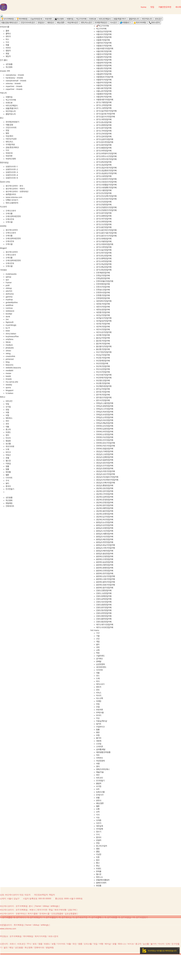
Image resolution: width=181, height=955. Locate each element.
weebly (9, 385)
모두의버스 (67, 917)
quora (8, 387)
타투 (98, 857)
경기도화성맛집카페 (103, 270)
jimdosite (10, 348)
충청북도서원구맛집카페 (105, 579)
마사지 (8, 438)
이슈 (98, 817)
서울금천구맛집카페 (103, 74)
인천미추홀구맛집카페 (104, 281)
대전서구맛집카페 (103, 307)
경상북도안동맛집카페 (104, 502)
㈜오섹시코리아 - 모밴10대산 (17, 191)
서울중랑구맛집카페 (103, 94)
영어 (7, 435)
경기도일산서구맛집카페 (105, 116)
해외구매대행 (60, 909)
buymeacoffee (12, 336)
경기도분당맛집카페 (103, 162)
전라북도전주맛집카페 (104, 440)
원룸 (98, 798)
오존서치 (4, 943)
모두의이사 (21, 917)
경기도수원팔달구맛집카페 (106, 185)
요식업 (8, 407)
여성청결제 (100, 761)
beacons (9, 365)
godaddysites (12, 302)
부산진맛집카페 (102, 363)
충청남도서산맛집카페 (104, 531)
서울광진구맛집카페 (103, 65)
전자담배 (99, 829)
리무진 (8, 48)
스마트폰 (99, 746)
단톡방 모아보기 (12, 200)
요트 (98, 789)
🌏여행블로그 (125, 22)
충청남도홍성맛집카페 (104, 553)
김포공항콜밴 (71, 913)
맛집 (152, 7)
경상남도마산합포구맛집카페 (107, 477)
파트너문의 (53, 936)
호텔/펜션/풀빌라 (102, 880)
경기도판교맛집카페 (103, 256)
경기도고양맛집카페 (103, 108)
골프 (98, 644)
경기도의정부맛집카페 (104, 244)
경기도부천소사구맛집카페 (106, 156)
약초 (98, 755)
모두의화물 (112, 917)
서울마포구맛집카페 (103, 43)
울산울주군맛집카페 (103, 346)
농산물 (8, 444)
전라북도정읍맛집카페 (104, 448)
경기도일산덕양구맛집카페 (106, 111)
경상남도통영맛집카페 (104, 485)
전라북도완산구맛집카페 (105, 443)
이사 (7, 42)
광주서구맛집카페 (103, 400)
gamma (9, 297)
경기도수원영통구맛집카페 (106, 187)
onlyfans (9, 339)
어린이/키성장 (11, 139)
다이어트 (9, 478)
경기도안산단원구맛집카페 (106, 199)
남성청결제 (100, 664)
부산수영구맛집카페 (103, 375)
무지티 (98, 715)
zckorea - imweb (13, 83)
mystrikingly (11, 325)
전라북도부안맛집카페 (104, 431)
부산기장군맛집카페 (103, 352)
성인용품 (9, 64)
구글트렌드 (100, 656)
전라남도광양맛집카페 (104, 406)
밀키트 (98, 724)
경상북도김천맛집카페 (104, 497)
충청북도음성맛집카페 (104, 562)
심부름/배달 (100, 749)
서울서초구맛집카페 (103, 34)
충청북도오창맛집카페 (104, 559)
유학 (98, 812)
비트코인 (9, 401)
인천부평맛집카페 (103, 284)
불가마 (98, 738)
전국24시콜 (44, 913)
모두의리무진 (81, 917)
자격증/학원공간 (101, 22)
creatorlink (10, 356)
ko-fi (8, 328)
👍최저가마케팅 (139, 22)
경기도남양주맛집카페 (104, 139)
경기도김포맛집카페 (103, 136)
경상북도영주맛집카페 (104, 505)
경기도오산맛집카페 (103, 224)
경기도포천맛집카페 (103, 261)
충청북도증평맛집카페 (104, 568)
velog (8, 353)
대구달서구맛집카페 (103, 318)
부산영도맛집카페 (103, 380)
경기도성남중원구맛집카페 (106, 170)
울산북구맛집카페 (103, 344)
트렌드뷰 (92, 19)
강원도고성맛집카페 (103, 593)
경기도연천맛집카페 (103, 221)
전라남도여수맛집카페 (104, 420)
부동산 (8, 455)
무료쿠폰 (48, 19)
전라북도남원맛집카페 (104, 429)
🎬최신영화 (59, 19)
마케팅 (98, 701)
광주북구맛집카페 (103, 395)
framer (9, 282)
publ (7, 285)
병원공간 (50, 22)
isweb (8, 376)
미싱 (98, 718)
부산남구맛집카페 (103, 355)
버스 (7, 39)
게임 (98, 641)
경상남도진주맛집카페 (104, 466)
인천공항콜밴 (57, 913)
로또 (7, 424)
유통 (98, 809)
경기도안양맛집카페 (103, 204)
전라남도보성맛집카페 (104, 414)
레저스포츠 (100, 684)
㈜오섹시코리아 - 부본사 (15, 189)
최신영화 (9, 67)
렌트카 (8, 36)
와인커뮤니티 (147, 19)
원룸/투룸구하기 (120, 19)
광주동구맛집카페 (103, 392)
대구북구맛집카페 (103, 326)
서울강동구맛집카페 (103, 60)
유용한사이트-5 (12, 178)
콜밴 (7, 31)
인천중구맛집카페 (103, 295)
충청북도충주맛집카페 (104, 588)
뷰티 (7, 483)
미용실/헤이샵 (101, 721)
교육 (98, 650)
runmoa (9, 308)
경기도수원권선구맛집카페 (106, 182)
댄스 (98, 676)
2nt (7, 319)
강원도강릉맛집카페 (103, 590)
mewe (8, 373)
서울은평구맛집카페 (103, 51)
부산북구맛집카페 (103, 366)
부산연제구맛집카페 (103, 378)
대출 (7, 427)
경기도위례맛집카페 (103, 239)
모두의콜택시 (97, 917)
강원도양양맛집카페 (103, 605)
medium (9, 345)
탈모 (98, 860)
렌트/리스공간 (86, 22)
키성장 (98, 854)
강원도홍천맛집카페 (103, 619)
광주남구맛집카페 (103, 389)
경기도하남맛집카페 (103, 264)
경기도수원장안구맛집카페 (106, 179)
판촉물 (98, 871)
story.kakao (11, 333)
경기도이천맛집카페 (103, 247)
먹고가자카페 (81, 19)
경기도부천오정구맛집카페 (106, 159)
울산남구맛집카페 (103, 338)
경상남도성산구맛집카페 (105, 474)
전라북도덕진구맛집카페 (105, 446)
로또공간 (158, 19)
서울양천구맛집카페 (103, 57)
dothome (10, 294)
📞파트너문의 (154, 22)
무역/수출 (100, 712)
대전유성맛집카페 (103, 309)
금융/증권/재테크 (12, 147)
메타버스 (9, 418)
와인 (7, 421)
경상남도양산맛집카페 (104, 463)
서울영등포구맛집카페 (104, 77)
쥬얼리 (98, 840)
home (143, 7)
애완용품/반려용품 (103, 752)
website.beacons (13, 367)
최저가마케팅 (41, 936)
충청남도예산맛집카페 (104, 539)
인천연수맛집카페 (103, 292)
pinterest (10, 359)
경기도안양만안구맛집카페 (106, 207)
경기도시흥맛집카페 (103, 190)
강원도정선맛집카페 (103, 610)
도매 (7, 449)
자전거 (98, 823)
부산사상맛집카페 (103, 369)
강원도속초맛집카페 (103, 602)
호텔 (7, 458)
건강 (98, 639)
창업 (7, 130)
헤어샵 (108, 943)
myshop (9, 299)
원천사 (98, 800)
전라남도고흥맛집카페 (104, 403)
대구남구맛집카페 (103, 315)
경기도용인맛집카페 (103, 227)
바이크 (8, 452)
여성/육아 (9, 136)
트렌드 (8, 432)
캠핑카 (8, 51)
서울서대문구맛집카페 (104, 48)
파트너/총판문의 (12, 203)
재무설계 (99, 826)
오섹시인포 (10, 219)
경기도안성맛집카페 (103, 202)
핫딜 (51, 909)
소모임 (98, 744)
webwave (10, 311)
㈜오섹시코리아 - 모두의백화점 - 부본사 (17, 909)
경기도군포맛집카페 (103, 134)
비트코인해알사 (105, 19)
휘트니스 (99, 877)
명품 (7, 466)
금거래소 (99, 658)
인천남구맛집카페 (103, 275)
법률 (7, 469)
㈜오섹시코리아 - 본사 (14, 186)
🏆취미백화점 (22, 19)
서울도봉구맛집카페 (103, 88)
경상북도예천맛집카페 (104, 508)
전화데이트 (10, 506)
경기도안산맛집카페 (103, 193)
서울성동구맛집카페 (103, 68)
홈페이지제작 (101, 883)
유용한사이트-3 (12, 172)
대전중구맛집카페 (103, 312)
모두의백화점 (15, 936)
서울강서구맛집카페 (103, 54)
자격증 (98, 820)
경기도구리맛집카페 (103, 131)
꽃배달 (98, 661)
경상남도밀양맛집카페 (104, 460)
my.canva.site (12, 382)
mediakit (9, 370)
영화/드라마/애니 (102, 769)
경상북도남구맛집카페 (104, 517)
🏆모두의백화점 (7, 19)
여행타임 (70, 19)
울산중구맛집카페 (103, 349)
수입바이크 (100, 727)
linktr (8, 331)
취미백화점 (28, 936)
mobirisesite (11, 274)
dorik (8, 316)
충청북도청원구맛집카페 (105, 585)
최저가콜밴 (33, 913)
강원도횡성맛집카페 (103, 622)
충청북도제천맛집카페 (104, 565)
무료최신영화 (11, 159)
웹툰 (7, 475)
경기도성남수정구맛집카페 (106, 168)
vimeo (8, 350)
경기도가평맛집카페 (103, 102)
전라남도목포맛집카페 (104, 412)
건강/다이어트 (11, 127)
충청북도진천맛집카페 (104, 571)
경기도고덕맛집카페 (103, 105)
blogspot (9, 390)
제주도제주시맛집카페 (104, 624)
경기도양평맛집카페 (103, 216)
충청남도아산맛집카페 (104, 536)
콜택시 (8, 33)
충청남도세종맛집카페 (104, 534)
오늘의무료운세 (36, 19)
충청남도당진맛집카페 (104, 525)
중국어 (8, 486)
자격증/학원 (10, 144)
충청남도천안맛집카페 (104, 542)
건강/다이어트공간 (28, 22)
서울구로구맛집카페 (103, 71)
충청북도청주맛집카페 (104, 573)
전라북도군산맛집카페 (104, 426)
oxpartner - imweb (14, 89)
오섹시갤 (9, 222)
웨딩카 (8, 56)
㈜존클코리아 (11, 194)
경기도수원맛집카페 (103, 176)
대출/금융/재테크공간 (9, 22)
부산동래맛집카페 (103, 361)
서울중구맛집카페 (103, 40)
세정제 (98, 741)
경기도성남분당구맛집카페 (106, 173)
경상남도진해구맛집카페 (105, 483)
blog (7, 362)
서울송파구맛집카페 (103, 63)
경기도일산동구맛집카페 (105, 114)
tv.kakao (9, 393)
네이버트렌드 (101, 667)
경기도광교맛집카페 (103, 122)
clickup (9, 288)
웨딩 (11, 947)
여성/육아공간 (72, 22)
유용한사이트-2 (12, 169)
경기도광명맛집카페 (103, 125)
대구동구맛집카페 (103, 324)
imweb (9, 379)
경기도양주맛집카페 (103, 213)
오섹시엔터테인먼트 (13, 216)
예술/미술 (100, 772)
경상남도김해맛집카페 (104, 457)
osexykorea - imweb (15, 75)
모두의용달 (126, 917)
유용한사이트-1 (12, 166)
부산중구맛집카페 (103, 383)
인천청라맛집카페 (103, 298)
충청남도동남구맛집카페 (105, 545)
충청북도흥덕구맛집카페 (105, 582)
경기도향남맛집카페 (103, 267)
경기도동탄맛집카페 (103, 145)
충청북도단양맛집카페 (104, 556)
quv (7, 280)
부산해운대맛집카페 (103, 386)
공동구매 (72, 909)
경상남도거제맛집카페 (104, 451)
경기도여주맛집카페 (103, 219)
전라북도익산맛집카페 (104, 437)
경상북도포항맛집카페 (104, 514)
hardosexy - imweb (14, 78)
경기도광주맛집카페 (103, 128)
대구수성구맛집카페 (103, 332)
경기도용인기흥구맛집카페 (106, 233)
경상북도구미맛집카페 (104, 494)
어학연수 (99, 758)
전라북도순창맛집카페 (104, 434)
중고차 (8, 429)
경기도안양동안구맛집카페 (106, 210)
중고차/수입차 (101, 846)
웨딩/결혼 (60, 22)
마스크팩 (99, 698)
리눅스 (98, 693)
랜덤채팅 (9, 503)
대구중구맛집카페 (103, 335)
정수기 (98, 832)
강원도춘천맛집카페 (103, 613)
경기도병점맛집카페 (103, 148)
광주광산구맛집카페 (103, 397)
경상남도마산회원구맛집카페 (107, 480)
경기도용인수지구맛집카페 (106, 236)
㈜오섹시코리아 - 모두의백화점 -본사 (16, 905)
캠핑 (98, 849)
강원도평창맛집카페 (103, 616)
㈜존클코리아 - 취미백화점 (12, 924)
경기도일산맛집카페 (103, 250)
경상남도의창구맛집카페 (105, 471)
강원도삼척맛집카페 (103, 599)
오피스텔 (88, 943)
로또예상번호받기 (12, 122)
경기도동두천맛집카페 (104, 142)
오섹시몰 (9, 213)
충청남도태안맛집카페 (104, 551)
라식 (98, 681)
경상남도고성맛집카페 (104, 454)
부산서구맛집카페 (103, 372)
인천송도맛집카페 (103, 290)
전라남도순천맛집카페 (104, 417)
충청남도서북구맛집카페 (105, 548)
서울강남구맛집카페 (103, 31)
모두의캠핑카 (52, 917)
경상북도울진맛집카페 (104, 511)
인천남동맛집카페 (103, 278)
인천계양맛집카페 (103, 273)
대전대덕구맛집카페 (103, 301)
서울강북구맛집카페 (103, 85)
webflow (9, 305)
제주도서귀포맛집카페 (104, 627)
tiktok (8, 342)
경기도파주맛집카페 (103, 253)
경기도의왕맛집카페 (103, 241)
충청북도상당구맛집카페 (105, 576)
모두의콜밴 (7, 917)
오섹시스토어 (11, 211)
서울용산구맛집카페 (103, 46)
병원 (7, 133)
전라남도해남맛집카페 (104, 423)
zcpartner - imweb (14, 86)
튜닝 (98, 866)
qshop (8, 277)
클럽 (98, 851)
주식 (7, 480)
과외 (98, 647)
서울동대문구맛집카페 (104, 99)
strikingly (54, 905)
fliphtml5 (9, 322)
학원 (98, 653)
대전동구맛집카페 (103, 304)
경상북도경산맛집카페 (104, 488)
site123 (9, 291)
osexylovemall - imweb (16, 80)
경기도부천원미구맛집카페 (106, 153)
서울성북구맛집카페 (103, 97)
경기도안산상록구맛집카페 (106, 196)
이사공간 (113, 22)
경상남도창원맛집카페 (104, 468)
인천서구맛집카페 (103, 287)
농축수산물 (100, 792)
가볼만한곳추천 (164, 7)
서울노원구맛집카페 (103, 91)
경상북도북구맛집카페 (104, 519)
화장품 (8, 472)
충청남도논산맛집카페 (104, 522)
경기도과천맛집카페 (103, 119)
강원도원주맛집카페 (103, 607)
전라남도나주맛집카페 (104, 409)
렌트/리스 (9, 142)
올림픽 (98, 783)
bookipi (9, 314)
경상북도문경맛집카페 (104, 500)
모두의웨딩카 (36, 917)
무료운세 (9, 153)
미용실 (8, 463)
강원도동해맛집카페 (103, 596)
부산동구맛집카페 (103, 358)
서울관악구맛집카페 (103, 82)
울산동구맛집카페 (103, 341)
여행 (7, 412)
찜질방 (8, 441)
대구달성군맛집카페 (103, 321)
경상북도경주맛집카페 (104, 491)
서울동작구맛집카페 (103, 80)
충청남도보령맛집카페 (104, 528)
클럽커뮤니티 (134, 19)
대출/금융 (9, 125)
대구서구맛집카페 (103, 329)
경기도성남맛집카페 (103, 165)
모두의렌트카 (142, 917)
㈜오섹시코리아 (12, 230)
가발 (98, 636)
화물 (7, 45)
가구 (98, 633)
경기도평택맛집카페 (103, 258)
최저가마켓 (10, 446)
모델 (98, 707)
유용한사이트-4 (12, 175)
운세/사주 (100, 795)
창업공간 (41, 22)
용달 (7, 53)
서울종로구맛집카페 (103, 37)
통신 (98, 863)
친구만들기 (10, 489)
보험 (7, 415)
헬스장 (8, 461)
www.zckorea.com (14, 197)
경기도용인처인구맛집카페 (106, 230)
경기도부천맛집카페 (103, 151)
